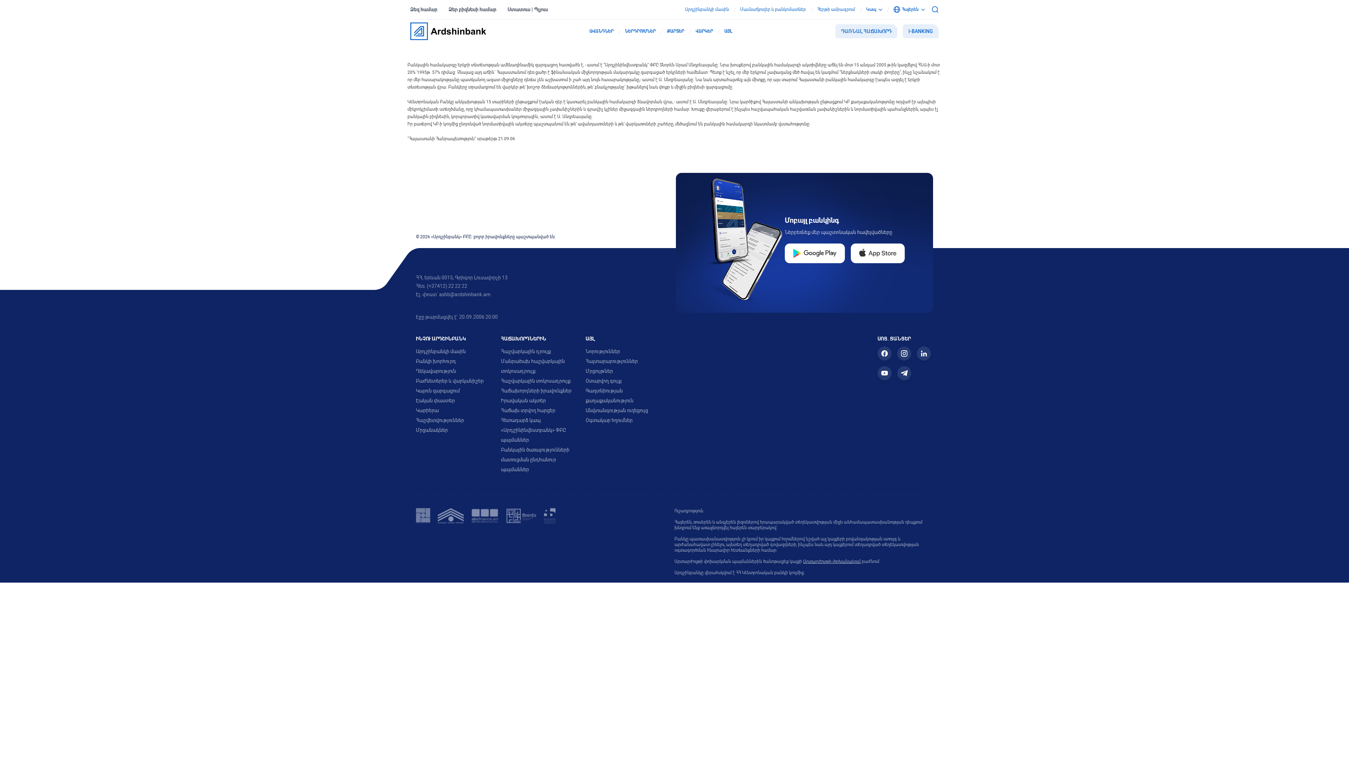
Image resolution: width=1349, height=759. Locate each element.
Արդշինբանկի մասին (707, 9)
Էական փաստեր (435, 400)
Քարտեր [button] (675, 31)
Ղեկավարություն (436, 371)
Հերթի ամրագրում (836, 9)
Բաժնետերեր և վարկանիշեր (450, 381)
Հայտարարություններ (612, 361)
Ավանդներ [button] (601, 31)
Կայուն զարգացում (438, 391)
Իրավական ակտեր (523, 400)
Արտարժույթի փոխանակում (832, 561)
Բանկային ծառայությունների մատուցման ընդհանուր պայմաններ (535, 459)
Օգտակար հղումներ (609, 420)
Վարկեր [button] (704, 31)
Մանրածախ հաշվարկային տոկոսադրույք (533, 366)
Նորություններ (603, 351)
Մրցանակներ (432, 430)
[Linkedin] (924, 353)
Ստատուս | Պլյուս (528, 9)
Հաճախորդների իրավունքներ (536, 391)
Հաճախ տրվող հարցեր (528, 410)
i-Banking (920, 31)
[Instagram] (904, 353)
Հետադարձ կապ (521, 420)
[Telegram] (904, 373)
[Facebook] (885, 353)
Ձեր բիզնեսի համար (472, 9)
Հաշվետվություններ (440, 420)
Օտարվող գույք (603, 381)
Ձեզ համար (423, 9)
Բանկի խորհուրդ (436, 361)
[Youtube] (885, 373)
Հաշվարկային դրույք (526, 351)
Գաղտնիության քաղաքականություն (609, 395)
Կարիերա (427, 410)
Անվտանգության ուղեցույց (617, 410)
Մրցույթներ (599, 371)
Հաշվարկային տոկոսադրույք (536, 381)
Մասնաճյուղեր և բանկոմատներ (773, 9)
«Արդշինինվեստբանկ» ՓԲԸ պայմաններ (533, 435)
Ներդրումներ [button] (640, 31)
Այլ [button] (728, 31)
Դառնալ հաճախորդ (866, 31)
